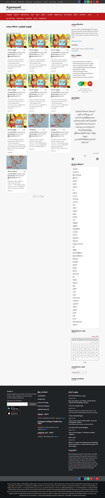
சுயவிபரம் (45, 1)
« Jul (84, 362)
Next (42, 196)
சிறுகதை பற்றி (29, 1)
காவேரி (74, 207)
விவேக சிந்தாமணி (77, 321)
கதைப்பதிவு (13, 1)
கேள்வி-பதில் (21, 1)
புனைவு (89, 14)
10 (73, 349)
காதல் (32, 14)
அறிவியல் (16, 14)
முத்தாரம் (75, 309)
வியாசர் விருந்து (16, 50)
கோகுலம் (75, 216)
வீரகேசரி (75, 324)
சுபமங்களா (75, 231)
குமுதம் (74, 213)
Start (84, 155)
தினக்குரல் (75, 258)
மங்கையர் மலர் (76, 297)
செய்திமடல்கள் (41, 399)
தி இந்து (75, 249)
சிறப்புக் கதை (20, 18)
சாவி (74, 219)
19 (81, 352)
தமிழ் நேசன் (76, 237)
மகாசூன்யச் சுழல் (79, 405)
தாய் (74, 246)
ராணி (74, 315)
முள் (75, 437)
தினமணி (75, 264)
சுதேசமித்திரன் (76, 228)
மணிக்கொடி (76, 300)
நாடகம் (35, 18)
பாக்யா (74, 291)
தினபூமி (75, 267)
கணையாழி (75, 199)
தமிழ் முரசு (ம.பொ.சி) (78, 243)
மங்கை (74, 294)
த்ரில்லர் (76, 14)
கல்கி (9, 85)
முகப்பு (7, 1)
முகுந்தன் (58, 129)
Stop (85, 155)
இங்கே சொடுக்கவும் (77, 41)
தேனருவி (75, 282)
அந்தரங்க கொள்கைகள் (43, 409)
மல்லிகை (75, 306)
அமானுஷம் (9, 14)
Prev (73, 159)
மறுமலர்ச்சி (75, 303)
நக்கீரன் (75, 288)
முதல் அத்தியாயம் (11, 125)
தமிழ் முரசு (75, 240)
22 (92, 352)
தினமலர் (75, 270)
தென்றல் (75, 279)
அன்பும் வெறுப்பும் (17, 171)
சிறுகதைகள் (13, 7)
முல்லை (74, 312)
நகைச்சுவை (83, 14)
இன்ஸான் (75, 178)
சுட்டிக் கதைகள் (68, 14)
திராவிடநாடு (76, 273)
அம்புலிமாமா (76, 172)
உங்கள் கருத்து (52, 1)
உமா (74, 190)
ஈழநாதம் (75, 187)
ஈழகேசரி (75, 181)
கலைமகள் (75, 202)
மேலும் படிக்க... (10, 70)
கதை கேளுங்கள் (42, 395)
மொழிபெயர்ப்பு (42, 18)
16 (96, 349)
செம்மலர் (75, 234)
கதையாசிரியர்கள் (38, 1)
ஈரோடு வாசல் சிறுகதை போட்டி (80, 71)
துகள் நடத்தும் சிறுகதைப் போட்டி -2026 (82, 65)
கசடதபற (75, 196)
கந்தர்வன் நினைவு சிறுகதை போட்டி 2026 (83, 63)
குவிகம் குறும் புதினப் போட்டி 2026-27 (82, 61)
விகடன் (74, 318)
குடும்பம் (43, 14)
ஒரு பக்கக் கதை (10, 18)
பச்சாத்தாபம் (37, 129)
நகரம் (84, 395)
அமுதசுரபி (75, 169)
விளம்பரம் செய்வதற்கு (43, 402)
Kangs (70, 415)
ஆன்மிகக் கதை (25, 14)
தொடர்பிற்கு (60, 1)
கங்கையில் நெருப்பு (78, 415)
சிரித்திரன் (75, 222)
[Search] (98, 14)
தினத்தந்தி (75, 261)
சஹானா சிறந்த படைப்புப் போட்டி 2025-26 (83, 77)
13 (85, 349)
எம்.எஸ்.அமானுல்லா (83, 427)
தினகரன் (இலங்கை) (78, 255)
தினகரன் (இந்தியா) (77, 252)
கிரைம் (37, 14)
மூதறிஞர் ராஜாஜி (21, 52)
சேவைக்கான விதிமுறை (43, 406)
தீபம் (74, 276)
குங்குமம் (75, 210)
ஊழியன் (75, 193)
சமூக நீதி (49, 14)
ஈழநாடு (74, 184)
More (62, 418)
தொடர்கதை (29, 18)
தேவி (74, 285)
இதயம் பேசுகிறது (77, 175)
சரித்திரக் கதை (58, 14)
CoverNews (75, 495)
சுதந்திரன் (75, 225)
